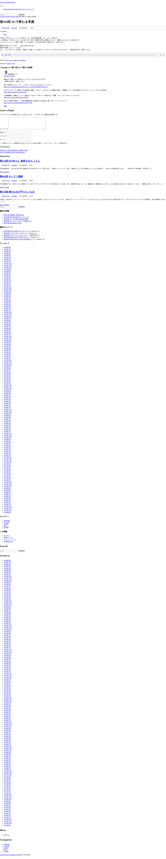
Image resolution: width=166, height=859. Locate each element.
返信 (5, 106)
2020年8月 (7, 393)
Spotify (9, 63)
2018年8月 (7, 441)
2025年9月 (7, 269)
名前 (2, 132)
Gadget (6, 524)
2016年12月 (8, 482)
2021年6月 (7, 373)
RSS (13, 63)
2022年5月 (7, 350)
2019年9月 (7, 415)
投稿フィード (8, 537)
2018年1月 (7, 456)
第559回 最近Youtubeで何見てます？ (16, 237)
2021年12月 (8, 360)
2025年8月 (7, 271)
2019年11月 (8, 411)
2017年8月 (7, 466)
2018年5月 (7, 447)
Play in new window (11, 60)
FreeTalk (6, 522)
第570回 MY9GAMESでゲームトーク (16, 217)
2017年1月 (7, 480)
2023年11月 (8, 314)
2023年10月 (8, 316)
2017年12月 (8, 458)
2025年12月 (8, 263)
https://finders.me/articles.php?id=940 (15, 92)
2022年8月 (7, 344)
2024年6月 (7, 300)
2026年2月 (7, 259)
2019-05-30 (5, 28)
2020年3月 (7, 403)
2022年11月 (8, 338)
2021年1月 (7, 383)
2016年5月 (7, 496)
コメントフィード (10, 539)
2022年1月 (7, 358)
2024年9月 (7, 294)
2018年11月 (8, 435)
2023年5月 (7, 326)
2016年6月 (7, 494)
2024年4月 (7, 304)
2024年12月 (8, 288)
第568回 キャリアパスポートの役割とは (17, 221)
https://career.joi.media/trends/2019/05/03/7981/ (18, 103)
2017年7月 (7, 468)
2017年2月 (7, 478)
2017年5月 (7, 472)
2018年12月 (8, 433)
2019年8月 (7, 417)
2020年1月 (7, 407)
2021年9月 (7, 367)
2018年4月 (7, 449)
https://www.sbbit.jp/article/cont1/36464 (16, 97)
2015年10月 (8, 510)
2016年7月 (7, 492)
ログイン (7, 535)
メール (3, 136)
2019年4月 (7, 425)
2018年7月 (7, 443)
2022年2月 (7, 356)
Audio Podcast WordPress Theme (10, 855)
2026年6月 (7, 251)
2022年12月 (8, 336)
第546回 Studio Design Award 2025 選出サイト (19, 239)
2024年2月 (7, 308)
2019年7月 (7, 419)
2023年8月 (7, 320)
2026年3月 (7, 257)
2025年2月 (7, 284)
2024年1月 (7, 310)
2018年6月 (7, 445)
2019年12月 (8, 409)
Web (17, 16)
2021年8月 (7, 369)
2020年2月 (7, 405)
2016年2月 (7, 502)
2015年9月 (7, 512)
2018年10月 (8, 437)
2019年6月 (7, 421)
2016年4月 (7, 498)
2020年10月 (8, 389)
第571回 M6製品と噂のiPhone (14, 215)
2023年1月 (7, 334)
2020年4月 (7, 401)
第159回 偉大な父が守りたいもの (17, 192)
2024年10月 (8, 292)
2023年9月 (7, 318)
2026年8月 (7, 247)
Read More (4, 172)
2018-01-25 (5, 165)
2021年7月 (7, 371)
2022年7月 (7, 346)
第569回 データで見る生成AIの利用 (16, 219)
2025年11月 (8, 265)
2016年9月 (7, 488)
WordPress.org (8, 541)
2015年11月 (8, 508)
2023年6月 (7, 324)
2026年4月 (7, 255)
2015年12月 (8, 506)
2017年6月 (7, 470)
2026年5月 (7, 253)
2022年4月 (7, 352)
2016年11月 (8, 484)
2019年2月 (7, 429)
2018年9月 (7, 439)
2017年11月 (8, 460)
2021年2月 (7, 381)
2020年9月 (7, 391)
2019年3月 (7, 427)
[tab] (1, 6)
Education (7, 520)
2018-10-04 (5, 196)
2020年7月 (7, 395)
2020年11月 (8, 387)
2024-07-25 (5, 180)
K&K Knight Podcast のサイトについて (19, 9)
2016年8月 (7, 490)
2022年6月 (7, 348)
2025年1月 (7, 286)
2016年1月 (7, 504)
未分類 (6, 527)
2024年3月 (7, 306)
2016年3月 (7, 500)
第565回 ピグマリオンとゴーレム (15, 233)
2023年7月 (7, 322)
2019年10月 (8, 413)
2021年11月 (8, 363)
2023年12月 (8, 312)
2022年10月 (8, 340)
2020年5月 (7, 399)
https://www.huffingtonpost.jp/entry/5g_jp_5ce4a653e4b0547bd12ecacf (25, 87)
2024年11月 (8, 290)
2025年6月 (7, 276)
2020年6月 (7, 397)
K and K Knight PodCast (7, 2)
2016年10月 (8, 486)
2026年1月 (7, 261)
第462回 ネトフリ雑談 (11, 176)
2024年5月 (7, 302)
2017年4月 (7, 474)
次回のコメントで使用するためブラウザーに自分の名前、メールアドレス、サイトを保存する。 (35, 143)
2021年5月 (7, 375)
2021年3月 (7, 379)
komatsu (14, 28)
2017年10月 (8, 462)
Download (22, 60)
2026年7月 (7, 249)
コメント (4, 129)
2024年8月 (7, 296)
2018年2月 (7, 454)
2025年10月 (8, 267)
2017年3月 (7, 476)
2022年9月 (7, 342)
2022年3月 (7, 354)
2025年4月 (7, 280)
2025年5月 (7, 278)
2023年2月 (7, 332)
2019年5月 (7, 423)
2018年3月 (7, 452)
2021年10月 (8, 365)
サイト (2, 139)
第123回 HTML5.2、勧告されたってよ (20, 161)
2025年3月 (7, 282)
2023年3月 (7, 330)
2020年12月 (8, 385)
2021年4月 (7, 377)
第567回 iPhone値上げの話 (13, 223)
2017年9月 (7, 464)
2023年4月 (7, 328)
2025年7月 (7, 274)
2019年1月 (7, 431)
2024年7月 (7, 298)
